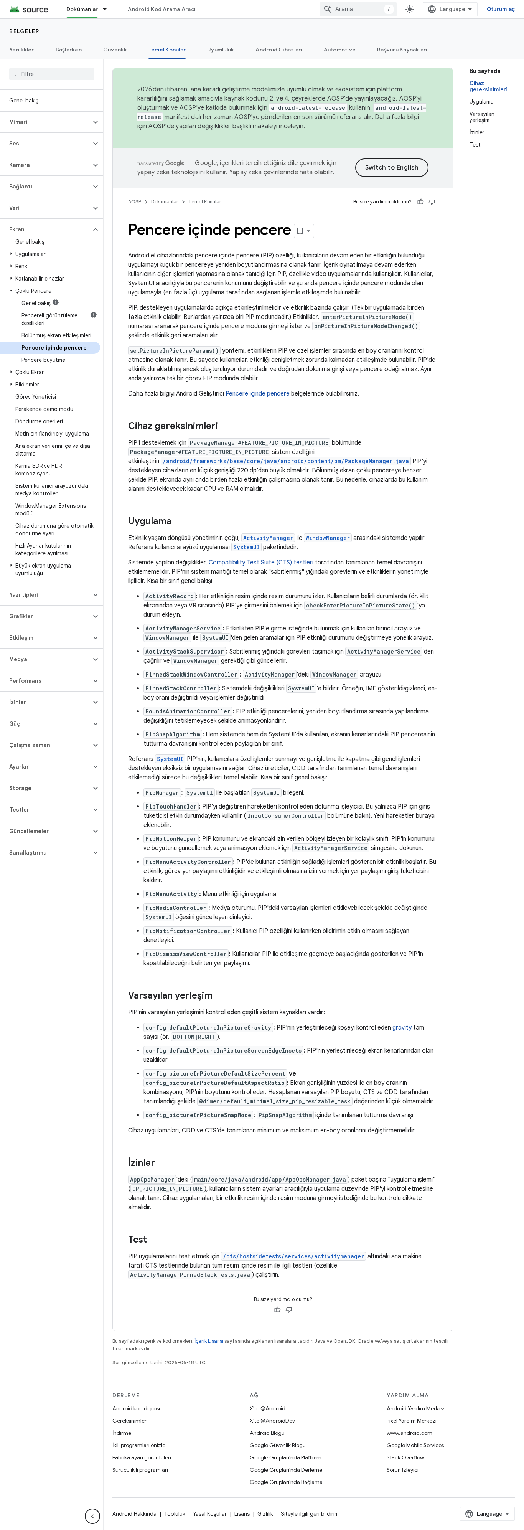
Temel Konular (167, 49)
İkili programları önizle (138, 1445)
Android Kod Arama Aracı (161, 9)
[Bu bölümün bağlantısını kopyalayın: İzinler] (162, 1163)
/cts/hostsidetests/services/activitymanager (293, 1256)
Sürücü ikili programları (140, 1469)
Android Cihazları (278, 49)
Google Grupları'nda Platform (285, 1457)
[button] (45, 122)
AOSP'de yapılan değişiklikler (189, 126)
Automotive (340, 49)
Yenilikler (21, 49)
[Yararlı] (420, 202)
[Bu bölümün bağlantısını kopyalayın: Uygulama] (179, 522)
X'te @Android (267, 1408)
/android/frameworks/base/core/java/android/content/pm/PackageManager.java (286, 461)
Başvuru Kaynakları (402, 49)
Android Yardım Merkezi (416, 1408)
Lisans (242, 1514)
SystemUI (246, 547)
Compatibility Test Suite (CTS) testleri (261, 562)
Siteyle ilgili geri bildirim (310, 1514)
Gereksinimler (129, 1420)
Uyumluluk (220, 49)
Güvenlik (115, 49)
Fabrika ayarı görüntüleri (141, 1457)
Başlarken (69, 49)
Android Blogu (267, 1432)
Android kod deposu (137, 1408)
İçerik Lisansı (208, 1341)
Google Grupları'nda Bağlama (286, 1482)
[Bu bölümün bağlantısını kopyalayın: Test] (154, 1240)
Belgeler (24, 31)
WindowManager (328, 537)
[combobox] (358, 9)
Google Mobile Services (415, 1445)
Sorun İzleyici (403, 1469)
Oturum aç (501, 9)
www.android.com (409, 1432)
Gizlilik (265, 1514)
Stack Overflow (405, 1457)
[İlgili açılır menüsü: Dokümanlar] (108, 9)
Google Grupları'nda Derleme (286, 1469)
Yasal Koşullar (210, 1514)
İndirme (121, 1432)
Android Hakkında (134, 1514)
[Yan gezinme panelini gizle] (92, 1516)
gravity (402, 1028)
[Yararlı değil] (432, 202)
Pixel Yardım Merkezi (412, 1420)
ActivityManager (268, 537)
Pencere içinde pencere (258, 394)
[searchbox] (51, 74)
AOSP (134, 201)
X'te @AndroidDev (272, 1420)
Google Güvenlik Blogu (278, 1445)
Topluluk (174, 1514)
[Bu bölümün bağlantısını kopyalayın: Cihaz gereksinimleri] (225, 426)
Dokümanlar (82, 9)
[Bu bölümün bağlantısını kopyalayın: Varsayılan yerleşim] (220, 996)
